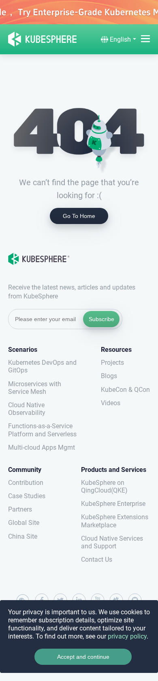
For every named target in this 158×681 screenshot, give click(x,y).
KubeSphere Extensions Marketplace (114, 521)
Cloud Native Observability (26, 409)
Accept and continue (83, 657)
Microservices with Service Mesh (34, 387)
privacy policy (127, 636)
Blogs (109, 376)
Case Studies (26, 496)
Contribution (25, 482)
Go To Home (79, 216)
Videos (110, 403)
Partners (20, 509)
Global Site (23, 523)
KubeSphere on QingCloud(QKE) (104, 486)
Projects (112, 362)
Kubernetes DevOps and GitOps (42, 366)
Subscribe (101, 319)
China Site (22, 536)
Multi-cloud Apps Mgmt (41, 447)
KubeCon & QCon (125, 389)
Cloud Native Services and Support (112, 542)
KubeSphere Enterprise (113, 504)
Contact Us (96, 559)
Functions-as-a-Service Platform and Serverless (42, 430)
